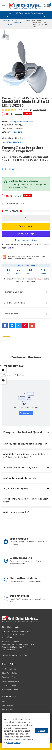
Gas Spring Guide (9, 685)
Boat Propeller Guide (10, 681)
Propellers (26, 20)
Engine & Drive (10, 22)
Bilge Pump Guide (9, 673)
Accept (41, 730)
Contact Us (6, 701)
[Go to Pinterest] (25, 325)
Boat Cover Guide (9, 677)
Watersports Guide (10, 689)
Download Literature (12, 141)
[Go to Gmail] (32, 325)
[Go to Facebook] (5, 325)
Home (5, 20)
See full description (10, 169)
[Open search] (44, 5)
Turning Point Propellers (21, 121)
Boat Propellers (18, 21)
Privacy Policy (7, 709)
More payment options (26, 240)
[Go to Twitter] (19, 325)
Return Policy (7, 705)
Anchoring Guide (9, 669)
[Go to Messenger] (12, 325)
